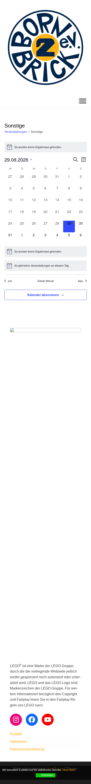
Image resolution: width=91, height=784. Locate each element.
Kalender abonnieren (43, 295)
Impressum (18, 741)
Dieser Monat (46, 281)
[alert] (45, 147)
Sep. (80, 281)
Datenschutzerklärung (27, 749)
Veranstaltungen (15, 131)
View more (68, 769)
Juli (10, 281)
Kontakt (16, 734)
